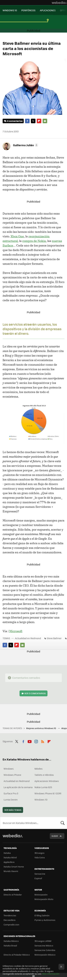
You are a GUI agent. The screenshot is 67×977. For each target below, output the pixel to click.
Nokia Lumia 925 (43, 787)
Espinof (38, 878)
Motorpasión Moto (43, 899)
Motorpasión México (44, 954)
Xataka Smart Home (14, 866)
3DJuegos (39, 852)
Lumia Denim (11, 799)
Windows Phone (12, 774)
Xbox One (17, 236)
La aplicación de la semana (18, 787)
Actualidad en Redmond (28, 638)
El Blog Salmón (41, 915)
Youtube (29, 741)
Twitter (33, 121)
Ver (35, 693)
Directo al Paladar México (17, 954)
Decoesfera (9, 919)
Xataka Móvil (10, 857)
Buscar (63, 823)
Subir (55, 835)
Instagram (36, 741)
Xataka (7, 852)
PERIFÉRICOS (28, 10)
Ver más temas (12, 809)
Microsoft (15, 631)
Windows (9, 768)
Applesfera (9, 862)
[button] (25, 145)
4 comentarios (14, 120)
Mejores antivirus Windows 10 (41, 728)
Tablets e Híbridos (44, 774)
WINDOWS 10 (10, 10)
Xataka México (11, 940)
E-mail (45, 121)
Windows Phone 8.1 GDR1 (47, 793)
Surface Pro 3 (11, 793)
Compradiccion (11, 924)
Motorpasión (40, 894)
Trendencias (10, 915)
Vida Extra (39, 857)
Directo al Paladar (13, 894)
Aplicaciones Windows (46, 781)
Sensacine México (43, 945)
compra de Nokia (34, 241)
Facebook (27, 121)
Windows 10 (40, 799)
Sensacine (39, 873)
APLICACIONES (48, 10)
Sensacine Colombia (44, 950)
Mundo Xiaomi (11, 871)
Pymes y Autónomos (44, 919)
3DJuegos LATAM (42, 940)
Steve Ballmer (54, 638)
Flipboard (39, 121)
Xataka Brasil (10, 945)
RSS (42, 741)
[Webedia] (59, 3)
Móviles (38, 768)
